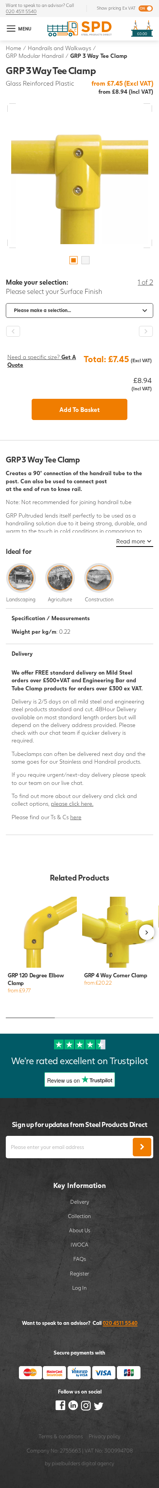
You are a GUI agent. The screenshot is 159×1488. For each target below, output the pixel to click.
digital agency (97, 1463)
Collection (79, 1216)
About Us (79, 1230)
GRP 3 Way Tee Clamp (98, 55)
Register (79, 1273)
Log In (79, 1288)
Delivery (79, 1202)
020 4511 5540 (21, 11)
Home (13, 48)
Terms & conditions (61, 1436)
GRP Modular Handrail (35, 55)
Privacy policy (104, 1436)
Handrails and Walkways (59, 48)
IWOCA (79, 1245)
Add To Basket (79, 409)
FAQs (79, 1259)
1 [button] (73, 260)
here (75, 817)
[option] (79, 175)
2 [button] (85, 260)
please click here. (72, 803)
